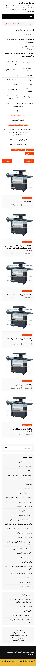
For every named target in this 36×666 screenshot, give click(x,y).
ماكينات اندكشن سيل (25, 510)
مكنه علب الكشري (26, 606)
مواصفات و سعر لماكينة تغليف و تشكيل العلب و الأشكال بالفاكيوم (19, 601)
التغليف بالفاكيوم (17, 150)
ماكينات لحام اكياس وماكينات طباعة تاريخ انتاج (18, 568)
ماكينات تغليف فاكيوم (25, 557)
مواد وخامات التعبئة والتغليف (18, 635)
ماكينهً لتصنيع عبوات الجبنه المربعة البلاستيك (21, 621)
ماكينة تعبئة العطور (26, 582)
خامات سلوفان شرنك (25, 493)
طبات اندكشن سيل (18, 640)
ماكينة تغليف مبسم (24, 202)
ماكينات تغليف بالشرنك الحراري (22, 549)
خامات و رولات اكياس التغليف (18, 637)
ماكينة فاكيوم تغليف (24, 385)
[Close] (34, 660)
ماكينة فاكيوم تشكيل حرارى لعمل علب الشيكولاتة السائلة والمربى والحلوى (18, 248)
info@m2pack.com (18, 115)
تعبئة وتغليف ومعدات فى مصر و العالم (20, 475)
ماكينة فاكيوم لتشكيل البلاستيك (19, 294)
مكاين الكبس (28, 611)
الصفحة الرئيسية (18, 630)
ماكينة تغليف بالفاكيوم (25, 586)
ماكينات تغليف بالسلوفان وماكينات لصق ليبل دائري (19, 543)
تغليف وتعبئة (28, 479)
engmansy (27, 205)
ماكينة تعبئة (28, 578)
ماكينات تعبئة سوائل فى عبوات (22, 533)
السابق (27, 161)
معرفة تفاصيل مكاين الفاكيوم (22, 615)
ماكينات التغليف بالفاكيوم (24, 506)
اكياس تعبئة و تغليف (25, 466)
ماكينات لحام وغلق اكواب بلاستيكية (21, 573)
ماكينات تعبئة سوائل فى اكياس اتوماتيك (19, 528)
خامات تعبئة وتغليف (25, 488)
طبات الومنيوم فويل (25, 502)
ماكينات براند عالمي (25, 515)
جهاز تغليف (28, 484)
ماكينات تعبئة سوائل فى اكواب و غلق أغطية (18, 524)
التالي (8, 161)
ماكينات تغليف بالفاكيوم (24, 553)
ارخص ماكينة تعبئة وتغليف (23, 462)
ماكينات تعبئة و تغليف (25, 537)
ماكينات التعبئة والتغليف (18, 633)
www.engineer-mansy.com (18, 125)
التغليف (29, 150)
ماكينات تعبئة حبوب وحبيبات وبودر (21, 519)
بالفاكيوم (28, 154)
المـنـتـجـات (28, 471)
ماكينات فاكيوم (26, 2)
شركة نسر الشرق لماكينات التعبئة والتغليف (18, 497)
